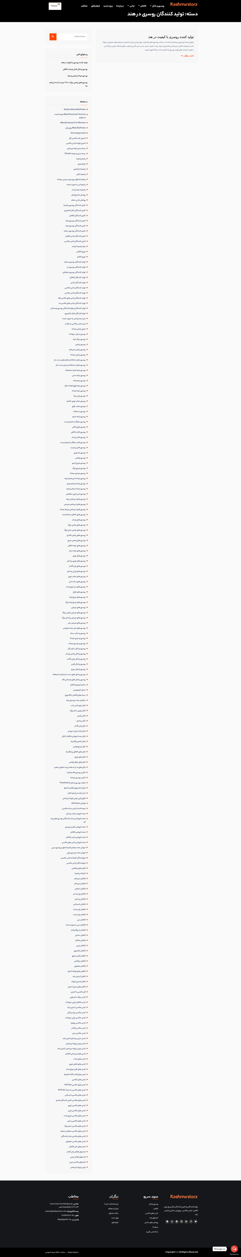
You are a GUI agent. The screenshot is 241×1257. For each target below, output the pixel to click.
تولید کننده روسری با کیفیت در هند (171, 37)
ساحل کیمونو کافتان (78, 685)
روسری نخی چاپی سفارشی (76, 494)
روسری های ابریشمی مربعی (75, 504)
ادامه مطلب (188, 55)
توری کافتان (81, 251)
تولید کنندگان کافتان (77, 277)
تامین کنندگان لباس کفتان (75, 236)
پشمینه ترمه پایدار (79, 190)
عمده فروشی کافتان (78, 832)
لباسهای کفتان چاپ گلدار (76, 1152)
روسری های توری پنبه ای (76, 561)
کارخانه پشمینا (80, 873)
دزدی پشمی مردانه (79, 329)
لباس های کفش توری (77, 1064)
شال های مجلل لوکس (77, 762)
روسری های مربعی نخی (77, 623)
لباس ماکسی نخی (79, 1033)
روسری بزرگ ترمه (79, 339)
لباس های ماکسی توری (77, 1105)
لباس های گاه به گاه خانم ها (75, 1074)
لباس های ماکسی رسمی (76, 1121)
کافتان (143, 6)
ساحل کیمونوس (79, 690)
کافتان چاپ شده (79, 909)
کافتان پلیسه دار (79, 894)
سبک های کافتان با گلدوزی (75, 695)
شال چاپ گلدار (80, 726)
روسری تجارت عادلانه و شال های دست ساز (70, 360)
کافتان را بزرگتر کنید (78, 930)
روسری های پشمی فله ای (76, 535)
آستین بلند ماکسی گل (77, 138)
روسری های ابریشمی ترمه (76, 499)
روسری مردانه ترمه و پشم (76, 489)
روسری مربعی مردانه (78, 473)
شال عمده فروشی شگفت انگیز (74, 736)
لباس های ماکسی (79, 1079)
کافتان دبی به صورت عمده (76, 925)
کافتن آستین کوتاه (78, 981)
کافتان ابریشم (80, 878)
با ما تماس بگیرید (152, 1231)
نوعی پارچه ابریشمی (78, 1167)
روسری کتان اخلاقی (78, 432)
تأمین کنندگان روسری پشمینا (74, 205)
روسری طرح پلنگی (79, 427)
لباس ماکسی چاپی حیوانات (75, 1018)
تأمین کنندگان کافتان (77, 215)
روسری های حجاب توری (77, 576)
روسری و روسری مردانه (77, 643)
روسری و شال (158, 6)
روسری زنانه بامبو (79, 416)
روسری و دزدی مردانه (78, 638)
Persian (54, 6)
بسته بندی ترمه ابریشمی (76, 148)
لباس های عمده (79, 1059)
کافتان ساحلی (80, 935)
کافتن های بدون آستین (77, 987)
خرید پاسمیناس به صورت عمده (74, 318)
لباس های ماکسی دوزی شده (75, 1116)
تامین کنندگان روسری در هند (75, 231)
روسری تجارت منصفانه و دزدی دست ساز (71, 365)
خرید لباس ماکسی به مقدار (75, 324)
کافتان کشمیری (80, 951)
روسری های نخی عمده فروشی (74, 628)
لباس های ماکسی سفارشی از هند (73, 1131)
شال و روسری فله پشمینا (76, 772)
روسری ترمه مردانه (79, 391)
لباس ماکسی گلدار (79, 1028)
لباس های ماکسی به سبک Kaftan (72, 1090)
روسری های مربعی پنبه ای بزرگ (74, 618)
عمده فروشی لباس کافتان (76, 837)
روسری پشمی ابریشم (77, 349)
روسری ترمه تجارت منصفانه (75, 370)
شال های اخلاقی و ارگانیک (76, 752)
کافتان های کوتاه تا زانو (77, 971)
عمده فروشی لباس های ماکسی (74, 842)
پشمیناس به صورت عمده (76, 184)
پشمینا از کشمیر (80, 169)
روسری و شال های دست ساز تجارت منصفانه (69, 674)
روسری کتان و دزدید (78, 447)
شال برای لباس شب (78, 705)
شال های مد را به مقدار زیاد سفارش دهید (70, 767)
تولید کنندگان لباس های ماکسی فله (72, 298)
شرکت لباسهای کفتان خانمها (75, 788)
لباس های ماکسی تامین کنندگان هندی (71, 1100)
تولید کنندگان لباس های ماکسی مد (72, 303)
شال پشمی (81, 716)
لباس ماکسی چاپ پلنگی (76, 1012)
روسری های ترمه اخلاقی (77, 545)
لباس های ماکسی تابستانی (75, 1095)
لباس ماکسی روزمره (78, 1023)
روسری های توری (79, 556)
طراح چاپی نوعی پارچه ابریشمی (74, 798)
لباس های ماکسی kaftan (75, 1085)
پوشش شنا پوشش (78, 195)
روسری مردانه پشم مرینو (76, 483)
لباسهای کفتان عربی (78, 1157)
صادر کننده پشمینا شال (77, 793)
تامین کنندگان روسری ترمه (76, 221)
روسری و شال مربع (78, 669)
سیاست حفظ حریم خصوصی (55, 1252)
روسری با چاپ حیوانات (77, 334)
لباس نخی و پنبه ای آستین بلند (74, 1038)
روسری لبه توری (80, 453)
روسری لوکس (80, 458)
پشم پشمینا (81, 159)
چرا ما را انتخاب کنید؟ (111, 1204)
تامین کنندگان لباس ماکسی (75, 241)
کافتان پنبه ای (80, 899)
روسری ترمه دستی (79, 375)
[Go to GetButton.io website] (234, 1254)
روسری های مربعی (78, 607)
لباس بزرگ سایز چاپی (78, 997)
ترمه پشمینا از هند (79, 246)
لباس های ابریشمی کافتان (75, 1054)
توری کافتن (81, 257)
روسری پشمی (80, 344)
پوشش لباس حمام (78, 200)
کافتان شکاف (80, 940)
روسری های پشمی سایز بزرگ (75, 530)
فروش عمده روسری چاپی (76, 853)
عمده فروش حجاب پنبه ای (76, 813)
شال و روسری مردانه (78, 777)
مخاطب (84, 6)
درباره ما (120, 6)
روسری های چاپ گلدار (77, 566)
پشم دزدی (82, 164)
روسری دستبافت (79, 411)
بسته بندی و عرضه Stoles (75, 153)
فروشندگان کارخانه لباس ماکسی (73, 858)
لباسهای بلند (153, 1218)
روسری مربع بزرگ (79, 468)
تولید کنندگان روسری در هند (75, 262)
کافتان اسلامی (80, 889)
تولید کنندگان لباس (78, 282)
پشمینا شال (81, 174)
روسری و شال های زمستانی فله (74, 679)
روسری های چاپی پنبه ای (76, 571)
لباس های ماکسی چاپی (77, 1110)
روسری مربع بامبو (79, 463)
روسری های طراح (79, 592)
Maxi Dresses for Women (73, 123)
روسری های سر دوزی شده (76, 587)
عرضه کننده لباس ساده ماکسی (74, 808)
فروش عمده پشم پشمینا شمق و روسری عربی (68, 847)
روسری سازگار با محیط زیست (75, 422)
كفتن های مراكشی (79, 868)
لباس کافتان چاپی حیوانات (76, 1002)
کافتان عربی (81, 945)
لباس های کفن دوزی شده (76, 1069)
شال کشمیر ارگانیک (78, 741)
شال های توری (80, 757)
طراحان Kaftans (79, 803)
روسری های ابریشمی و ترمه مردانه (73, 509)
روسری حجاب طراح (79, 406)
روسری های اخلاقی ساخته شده (74, 514)
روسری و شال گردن (78, 664)
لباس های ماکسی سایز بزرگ (75, 1126)
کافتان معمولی (80, 966)
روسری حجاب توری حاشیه (76, 401)
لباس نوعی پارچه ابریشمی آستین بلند (71, 1048)
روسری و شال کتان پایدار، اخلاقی (75, 69)
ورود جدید (108, 6)
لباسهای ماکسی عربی (77, 1162)
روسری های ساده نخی (77, 581)
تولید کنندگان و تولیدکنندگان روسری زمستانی (68, 308)
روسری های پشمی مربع (77, 540)
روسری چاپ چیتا (79, 396)
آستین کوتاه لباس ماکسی (76, 143)
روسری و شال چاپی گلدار (76, 659)
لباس (132, 6)
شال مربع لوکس (79, 746)
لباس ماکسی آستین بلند (76, 1007)
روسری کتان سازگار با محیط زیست (73, 442)
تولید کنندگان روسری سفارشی (74, 272)
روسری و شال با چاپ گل (77, 648)
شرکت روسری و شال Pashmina (73, 783)
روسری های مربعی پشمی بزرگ (74, 612)
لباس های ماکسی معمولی (76, 1141)
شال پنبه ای (81, 721)
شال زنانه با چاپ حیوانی (77, 731)
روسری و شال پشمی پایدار (76, 654)
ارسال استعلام (113, 1208)
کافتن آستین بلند (79, 976)
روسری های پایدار (79, 520)
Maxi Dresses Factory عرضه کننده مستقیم (70, 116)
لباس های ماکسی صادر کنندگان (73, 1136)
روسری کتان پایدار (79, 437)
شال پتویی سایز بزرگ (78, 710)
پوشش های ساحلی (151, 1222)
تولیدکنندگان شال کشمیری (75, 313)
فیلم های (95, 6)
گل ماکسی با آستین (78, 992)
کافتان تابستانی (79, 904)
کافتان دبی (81, 920)
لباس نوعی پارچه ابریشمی (76, 1043)
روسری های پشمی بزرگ (77, 525)
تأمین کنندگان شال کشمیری (75, 210)
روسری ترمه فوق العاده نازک (75, 386)
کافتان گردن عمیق (79, 956)
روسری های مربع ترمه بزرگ (75, 602)
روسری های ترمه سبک (77, 551)
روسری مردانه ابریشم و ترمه (75, 478)
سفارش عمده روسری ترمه (76, 700)
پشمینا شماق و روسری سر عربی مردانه (71, 179)
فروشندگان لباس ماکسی (76, 863)
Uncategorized (78, 133)
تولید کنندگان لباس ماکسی (75, 288)
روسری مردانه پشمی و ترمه (78, 76)
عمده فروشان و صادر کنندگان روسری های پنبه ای (68, 820)
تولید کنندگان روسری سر (76, 267)
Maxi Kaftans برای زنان (75, 128)
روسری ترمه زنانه (79, 380)
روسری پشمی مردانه (78, 355)
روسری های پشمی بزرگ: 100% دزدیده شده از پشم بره (69, 84)
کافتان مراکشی (80, 961)
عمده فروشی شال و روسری (75, 827)
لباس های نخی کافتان (77, 1146)
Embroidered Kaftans (75, 109)
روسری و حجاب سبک (78, 633)
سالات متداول (113, 1213)
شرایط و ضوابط (73, 1252)
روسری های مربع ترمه (77, 597)
